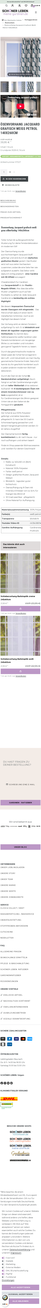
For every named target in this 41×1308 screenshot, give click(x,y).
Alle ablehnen (20, 1301)
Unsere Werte (8, 891)
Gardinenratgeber (10, 975)
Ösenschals (9, 23)
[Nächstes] (39, 57)
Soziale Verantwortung (16, 1019)
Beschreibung (8, 200)
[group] (20, 573)
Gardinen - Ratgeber (20, 803)
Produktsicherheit (11, 218)
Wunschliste (12, 185)
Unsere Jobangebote (11, 897)
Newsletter (7, 938)
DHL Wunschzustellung (17, 1271)
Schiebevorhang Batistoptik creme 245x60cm (18, 598)
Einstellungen (8, 1280)
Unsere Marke (8, 885)
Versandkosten (20, 191)
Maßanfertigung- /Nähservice (17, 914)
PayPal (9, 1274)
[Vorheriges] (2, 57)
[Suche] (7, 6)
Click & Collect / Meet (12, 908)
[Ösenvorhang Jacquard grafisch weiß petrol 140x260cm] (6, 87)
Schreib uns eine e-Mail (22, 785)
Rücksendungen (9, 981)
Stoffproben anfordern (14, 926)
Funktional (11, 1277)
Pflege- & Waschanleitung (14, 963)
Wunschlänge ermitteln (13, 957)
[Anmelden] (13, 6)
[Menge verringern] (14, 172)
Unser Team (6, 879)
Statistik (9, 1261)
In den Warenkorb (16, 179)
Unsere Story (7, 873)
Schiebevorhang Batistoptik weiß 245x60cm (17, 660)
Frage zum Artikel (10, 212)
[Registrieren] (20, 6)
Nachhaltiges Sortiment (16, 1001)
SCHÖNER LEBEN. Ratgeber (14, 969)
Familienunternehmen (15, 1007)
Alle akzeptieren (20, 1287)
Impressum (16, 1253)
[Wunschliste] (26, 6)
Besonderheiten (9, 206)
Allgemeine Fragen (10, 952)
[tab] (8, 201)
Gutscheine (6, 932)
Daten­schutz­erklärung (20, 1250)
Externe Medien (13, 1267)
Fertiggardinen (30, 20)
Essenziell (10, 1258)
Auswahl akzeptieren (20, 1294)
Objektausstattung (10, 920)
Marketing (10, 1264)
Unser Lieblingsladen (12, 867)
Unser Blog (20, 847)
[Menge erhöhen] (10, 172)
